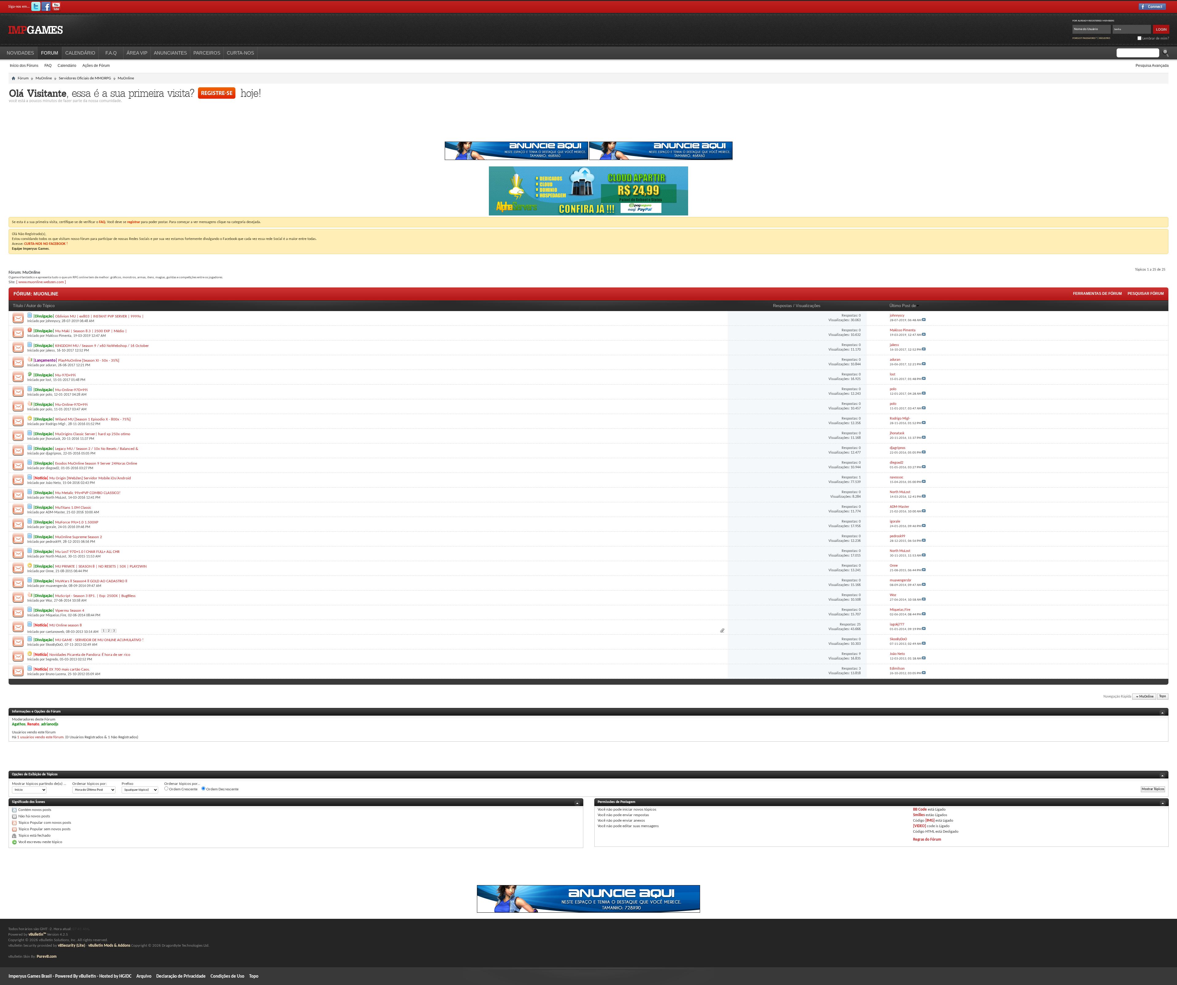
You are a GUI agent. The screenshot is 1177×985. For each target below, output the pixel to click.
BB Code (920, 810)
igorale (51, 527)
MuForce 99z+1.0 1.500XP (76, 522)
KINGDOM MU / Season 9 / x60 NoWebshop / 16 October (102, 346)
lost (48, 380)
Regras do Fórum (927, 840)
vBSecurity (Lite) (71, 946)
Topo (1162, 696)
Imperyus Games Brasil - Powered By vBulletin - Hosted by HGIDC (70, 976)
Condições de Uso (227, 976)
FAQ (47, 65)
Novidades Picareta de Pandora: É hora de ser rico (89, 655)
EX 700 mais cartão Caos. (69, 669)
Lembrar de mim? (1155, 38)
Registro (1104, 38)
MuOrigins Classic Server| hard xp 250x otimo (92, 434)
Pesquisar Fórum (1146, 293)
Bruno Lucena (56, 674)
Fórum (23, 78)
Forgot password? (1084, 38)
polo (49, 395)
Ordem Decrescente (221, 789)
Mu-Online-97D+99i (71, 390)
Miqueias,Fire (56, 615)
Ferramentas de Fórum (1097, 293)
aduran (51, 365)
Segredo (52, 659)
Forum (49, 52)
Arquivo (143, 976)
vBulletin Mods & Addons (109, 946)
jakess (50, 350)
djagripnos (53, 453)
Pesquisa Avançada (1152, 65)
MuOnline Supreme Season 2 (78, 537)
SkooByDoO (54, 645)
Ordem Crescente (182, 789)
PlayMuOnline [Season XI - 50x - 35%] (88, 361)
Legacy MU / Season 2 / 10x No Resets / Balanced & (96, 449)
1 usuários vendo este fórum (40, 737)
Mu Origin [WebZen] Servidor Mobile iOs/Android (90, 478)
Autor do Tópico (40, 305)
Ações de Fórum (96, 65)
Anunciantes (170, 52)
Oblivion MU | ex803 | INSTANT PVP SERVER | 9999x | (99, 316)
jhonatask (53, 439)
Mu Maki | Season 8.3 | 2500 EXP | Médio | (91, 331)
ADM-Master (55, 512)
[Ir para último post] (924, 320)
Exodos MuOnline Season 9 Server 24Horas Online (96, 464)
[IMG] (930, 821)
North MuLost (56, 498)
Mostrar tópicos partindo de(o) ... (39, 784)
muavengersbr (56, 586)
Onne (50, 571)
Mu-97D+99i (65, 375)
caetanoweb (55, 632)
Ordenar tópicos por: (89, 784)
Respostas (782, 305)
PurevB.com (47, 957)
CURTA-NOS (240, 52)
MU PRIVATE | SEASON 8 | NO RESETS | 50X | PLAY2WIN (101, 567)
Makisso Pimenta (58, 336)
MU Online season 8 (65, 625)
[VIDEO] (919, 826)
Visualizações (808, 305)
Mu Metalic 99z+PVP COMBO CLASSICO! (87, 493)
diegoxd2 (52, 468)
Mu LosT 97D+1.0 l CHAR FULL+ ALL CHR (87, 552)
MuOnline (44, 78)
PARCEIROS (206, 52)
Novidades (20, 52)
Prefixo (127, 784)
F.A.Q (111, 52)
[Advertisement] (588, 124)
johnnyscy (53, 321)
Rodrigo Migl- (56, 424)
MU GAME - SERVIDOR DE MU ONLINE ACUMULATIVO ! (99, 640)
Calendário (67, 65)
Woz (49, 601)
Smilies (919, 815)
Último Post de (902, 305)
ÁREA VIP (137, 52)
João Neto (53, 483)
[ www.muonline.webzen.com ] (41, 282)
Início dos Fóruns (24, 65)
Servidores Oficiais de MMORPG (85, 78)
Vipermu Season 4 (69, 611)
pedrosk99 (53, 542)
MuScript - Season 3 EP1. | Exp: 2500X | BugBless (95, 596)
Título (18, 305)
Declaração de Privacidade (181, 976)
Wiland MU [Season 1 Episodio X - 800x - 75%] (93, 419)
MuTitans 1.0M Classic (73, 508)
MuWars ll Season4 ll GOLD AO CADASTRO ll (91, 581)
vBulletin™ (37, 935)
